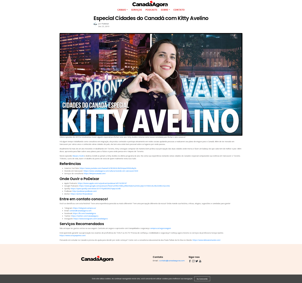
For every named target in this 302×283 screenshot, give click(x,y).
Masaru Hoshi (78, 156)
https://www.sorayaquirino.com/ (73, 235)
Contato (179, 9)
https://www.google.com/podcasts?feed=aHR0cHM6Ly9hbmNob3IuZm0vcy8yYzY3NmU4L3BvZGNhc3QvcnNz (124, 186)
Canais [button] (121, 9)
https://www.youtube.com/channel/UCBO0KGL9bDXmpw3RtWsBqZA (108, 168)
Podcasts (151, 9)
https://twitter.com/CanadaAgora (84, 216)
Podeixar (105, 23)
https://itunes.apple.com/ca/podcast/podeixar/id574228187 (102, 183)
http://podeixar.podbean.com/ (84, 191)
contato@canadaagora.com (80, 210)
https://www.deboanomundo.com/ (207, 240)
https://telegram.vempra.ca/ (84, 208)
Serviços (136, 9)
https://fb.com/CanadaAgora (84, 213)
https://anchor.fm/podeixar (82, 194)
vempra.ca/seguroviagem (160, 228)
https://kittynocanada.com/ (95, 173)
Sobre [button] (164, 9)
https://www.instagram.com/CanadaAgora (90, 218)
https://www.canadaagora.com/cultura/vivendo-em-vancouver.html (111, 171)
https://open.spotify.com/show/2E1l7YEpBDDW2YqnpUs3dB (96, 188)
